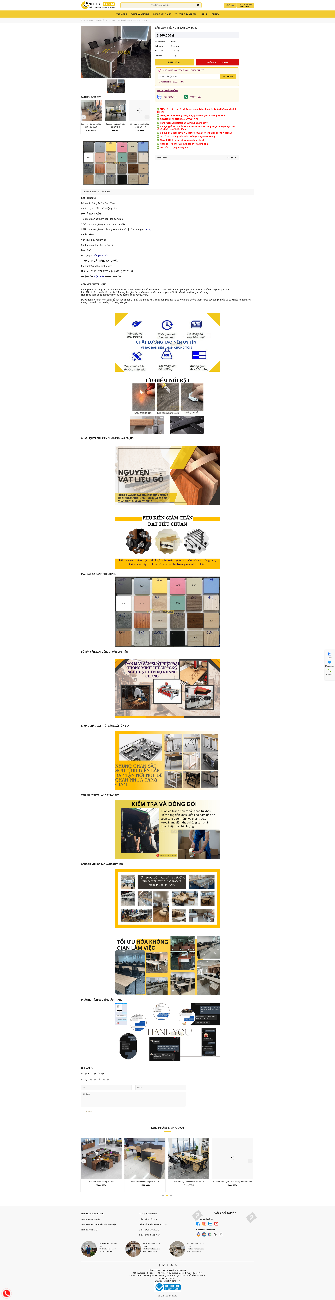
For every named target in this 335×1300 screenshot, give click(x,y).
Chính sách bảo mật (90, 1219)
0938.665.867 (178, 82)
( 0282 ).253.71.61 (123, 271)
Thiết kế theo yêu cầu (185, 14)
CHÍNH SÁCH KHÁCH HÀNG (92, 1214)
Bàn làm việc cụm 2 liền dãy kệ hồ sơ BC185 (188, 1181)
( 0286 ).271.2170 (99, 271)
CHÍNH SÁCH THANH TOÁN (150, 1235)
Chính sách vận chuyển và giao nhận (98, 1225)
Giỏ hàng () (229, 5)
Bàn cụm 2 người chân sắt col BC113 (115, 125)
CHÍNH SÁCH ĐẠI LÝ (89, 1230)
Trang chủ (121, 14)
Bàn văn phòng (111, 20)
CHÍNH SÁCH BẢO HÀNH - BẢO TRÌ (153, 1225)
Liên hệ (204, 14)
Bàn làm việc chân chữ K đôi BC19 (145, 1181)
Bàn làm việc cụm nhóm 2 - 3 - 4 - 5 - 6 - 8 (132, 20)
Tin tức (215, 14)
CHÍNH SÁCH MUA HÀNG (149, 1230)
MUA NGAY (174, 62)
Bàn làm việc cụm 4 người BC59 (139, 125)
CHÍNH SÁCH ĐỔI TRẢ (148, 1219)
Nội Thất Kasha (225, 1213)
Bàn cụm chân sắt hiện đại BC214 (91, 125)
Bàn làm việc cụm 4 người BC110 (101, 1181)
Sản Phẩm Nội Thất (140, 14)
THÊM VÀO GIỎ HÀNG (217, 62)
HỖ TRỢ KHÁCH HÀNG (148, 1214)
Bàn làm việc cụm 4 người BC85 (233, 1181)
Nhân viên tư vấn (170, 97)
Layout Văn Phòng (162, 14)
